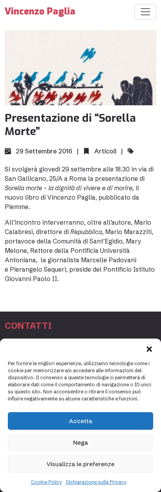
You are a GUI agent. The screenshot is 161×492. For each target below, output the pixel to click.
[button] (149, 348)
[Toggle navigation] (145, 12)
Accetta (80, 421)
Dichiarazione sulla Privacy (96, 482)
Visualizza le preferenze (80, 464)
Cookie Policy (46, 482)
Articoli (105, 151)
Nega (80, 442)
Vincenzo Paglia (40, 11)
